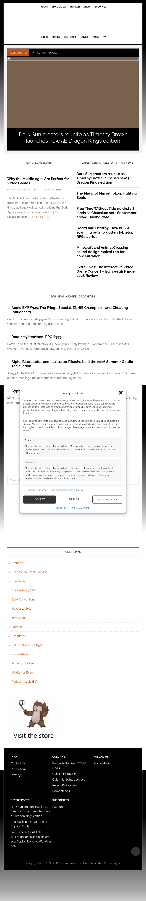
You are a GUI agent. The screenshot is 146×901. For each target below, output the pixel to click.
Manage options (108, 499)
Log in (116, 863)
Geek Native (73, 22)
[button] (121, 393)
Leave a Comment (54, 189)
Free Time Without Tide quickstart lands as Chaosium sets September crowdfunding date (107, 212)
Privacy (16, 775)
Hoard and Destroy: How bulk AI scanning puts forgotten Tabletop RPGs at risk (105, 232)
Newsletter (19, 617)
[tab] (18, 53)
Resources (19, 636)
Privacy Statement (80, 508)
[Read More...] (40, 217)
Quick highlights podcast (68, 779)
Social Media (20, 654)
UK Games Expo (22, 672)
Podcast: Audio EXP (25, 681)
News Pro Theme (59, 863)
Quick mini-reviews (64, 774)
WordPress (104, 863)
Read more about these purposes (66, 490)
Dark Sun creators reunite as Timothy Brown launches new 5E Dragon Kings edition (73, 137)
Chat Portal (19, 581)
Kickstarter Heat (22, 608)
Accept (40, 499)
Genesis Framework (84, 863)
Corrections (18, 769)
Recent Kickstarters (65, 785)
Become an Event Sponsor (29, 572)
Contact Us (18, 763)
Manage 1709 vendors (37, 490)
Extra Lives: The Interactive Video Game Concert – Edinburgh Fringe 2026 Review (106, 271)
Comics (41, 53)
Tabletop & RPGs (18, 53)
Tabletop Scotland (24, 663)
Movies (53, 53)
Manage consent (135, 851)
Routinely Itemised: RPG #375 (37, 337)
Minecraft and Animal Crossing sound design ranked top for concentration (102, 251)
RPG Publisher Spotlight (27, 645)
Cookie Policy (62, 508)
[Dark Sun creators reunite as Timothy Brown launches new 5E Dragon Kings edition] (73, 93)
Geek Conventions (23, 599)
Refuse (74, 499)
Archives (17, 563)
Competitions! (61, 791)
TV (32, 53)
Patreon (17, 627)
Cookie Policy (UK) (23, 590)
